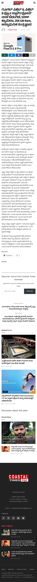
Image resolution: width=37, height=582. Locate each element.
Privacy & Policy (21, 569)
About (3, 569)
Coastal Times (12, 30)
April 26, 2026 (5, 366)
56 (14, 442)
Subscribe (30, 291)
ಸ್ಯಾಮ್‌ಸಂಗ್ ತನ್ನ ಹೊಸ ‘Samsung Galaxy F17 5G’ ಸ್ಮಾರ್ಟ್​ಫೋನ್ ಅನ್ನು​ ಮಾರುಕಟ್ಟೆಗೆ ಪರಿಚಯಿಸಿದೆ (18, 398)
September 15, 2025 (7, 404)
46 (22, 454)
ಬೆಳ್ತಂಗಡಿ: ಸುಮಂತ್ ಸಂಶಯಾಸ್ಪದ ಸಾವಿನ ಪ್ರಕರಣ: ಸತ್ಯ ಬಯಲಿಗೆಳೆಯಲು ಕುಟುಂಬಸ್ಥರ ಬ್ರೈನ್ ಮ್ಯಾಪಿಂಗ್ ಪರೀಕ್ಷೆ (23, 449)
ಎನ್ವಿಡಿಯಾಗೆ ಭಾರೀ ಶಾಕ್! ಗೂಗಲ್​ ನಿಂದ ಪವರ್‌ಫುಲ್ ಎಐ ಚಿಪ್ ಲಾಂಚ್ (17, 362)
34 (14, 404)
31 (12, 366)
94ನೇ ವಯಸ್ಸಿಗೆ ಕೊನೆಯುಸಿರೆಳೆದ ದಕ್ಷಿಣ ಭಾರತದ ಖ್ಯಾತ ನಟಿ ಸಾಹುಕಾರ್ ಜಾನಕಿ (22, 554)
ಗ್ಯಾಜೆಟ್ (5, 357)
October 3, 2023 (25, 30)
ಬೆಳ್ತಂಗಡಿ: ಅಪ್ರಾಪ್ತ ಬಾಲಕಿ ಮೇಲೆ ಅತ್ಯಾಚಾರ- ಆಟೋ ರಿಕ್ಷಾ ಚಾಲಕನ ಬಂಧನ (17, 438)
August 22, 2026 (8, 442)
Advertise (11, 569)
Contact (31, 569)
